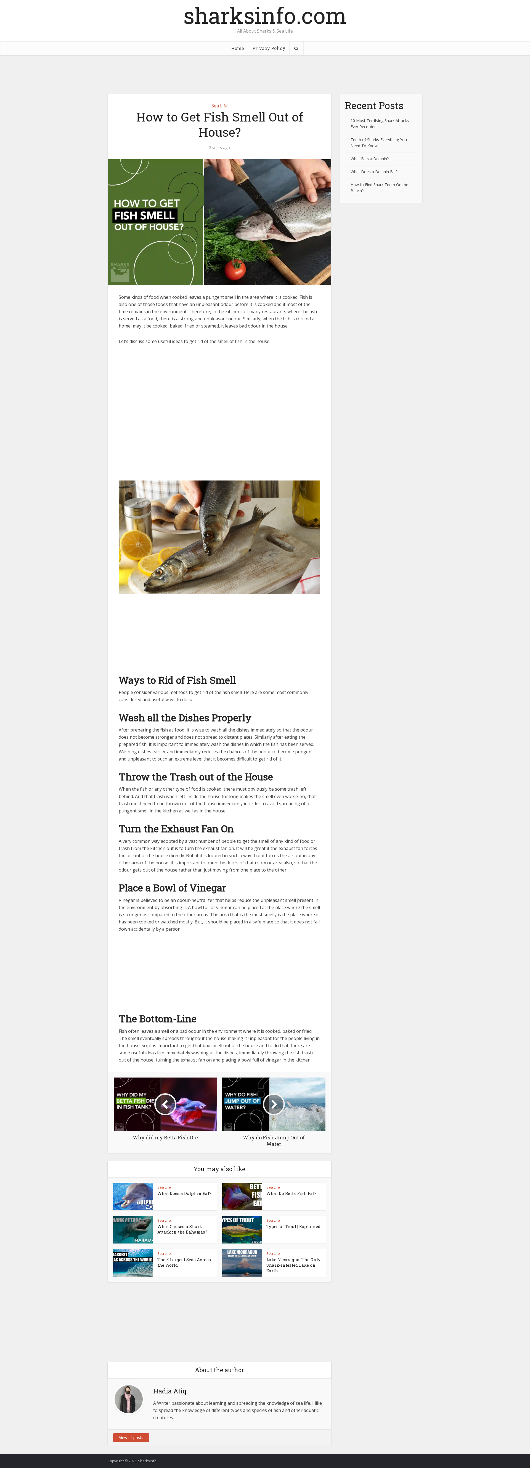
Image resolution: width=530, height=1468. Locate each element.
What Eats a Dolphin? (370, 158)
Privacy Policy (268, 48)
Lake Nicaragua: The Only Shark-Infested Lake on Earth (293, 1265)
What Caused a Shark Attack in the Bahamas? (182, 1229)
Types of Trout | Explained (293, 1226)
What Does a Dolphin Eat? (184, 1193)
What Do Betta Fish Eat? (291, 1193)
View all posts (131, 1437)
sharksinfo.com (265, 15)
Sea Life (219, 106)
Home (237, 48)
